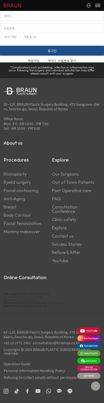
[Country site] (89, 5)
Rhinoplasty (15, 174)
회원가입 (33, 60)
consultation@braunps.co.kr (56, 342)
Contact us (63, 236)
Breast (10, 207)
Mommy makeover (22, 231)
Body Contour (17, 215)
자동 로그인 (30, 37)
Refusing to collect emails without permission (41, 377)
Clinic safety (64, 219)
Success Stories (67, 244)
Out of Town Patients (73, 182)
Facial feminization (22, 223)
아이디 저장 (10, 37)
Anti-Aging (14, 199)
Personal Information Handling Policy (34, 370)
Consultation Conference (64, 209)
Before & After (66, 252)
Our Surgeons (65, 174)
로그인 (52, 50)
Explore (59, 228)
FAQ (56, 199)
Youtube (60, 260)
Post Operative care (71, 190)
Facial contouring (21, 190)
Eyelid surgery (17, 182)
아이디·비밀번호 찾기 (62, 60)
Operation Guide (17, 363)
